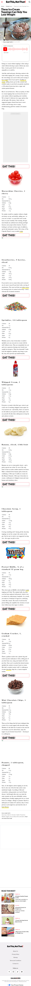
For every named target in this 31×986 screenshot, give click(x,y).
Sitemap (15, 957)
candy (27, 590)
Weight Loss (9, 6)
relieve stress (25, 287)
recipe (21, 231)
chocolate (8, 669)
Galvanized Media (13, 980)
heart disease (5, 807)
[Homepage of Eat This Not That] (15, 946)
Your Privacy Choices (17, 985)
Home (2, 6)
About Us (15, 951)
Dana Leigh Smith (8, 42)
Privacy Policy (15, 954)
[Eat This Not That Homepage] (16, 2)
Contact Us (15, 963)
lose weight (5, 80)
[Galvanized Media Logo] (15, 978)
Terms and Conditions (15, 960)
